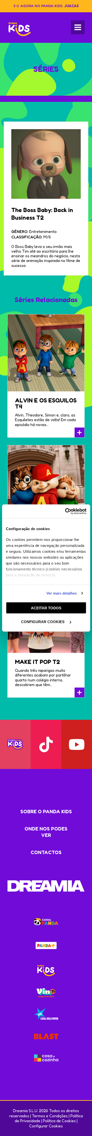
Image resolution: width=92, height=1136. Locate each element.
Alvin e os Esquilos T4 (46, 403)
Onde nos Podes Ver (46, 832)
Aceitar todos (46, 608)
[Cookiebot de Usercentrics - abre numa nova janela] (65, 511)
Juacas (71, 5)
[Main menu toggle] (78, 27)
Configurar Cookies (46, 1125)
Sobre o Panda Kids (46, 811)
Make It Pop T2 (37, 661)
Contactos (46, 852)
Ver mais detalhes (61, 593)
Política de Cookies (59, 1120)
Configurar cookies (43, 622)
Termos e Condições (50, 1115)
